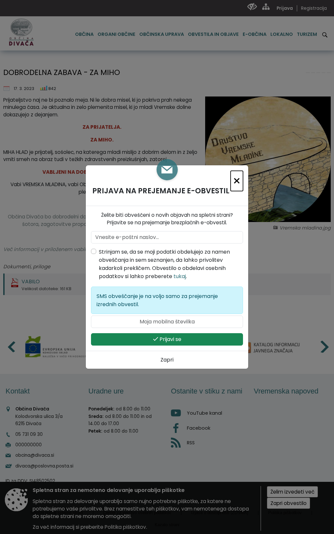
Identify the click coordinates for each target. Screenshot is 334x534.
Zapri (167, 359)
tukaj (180, 276)
